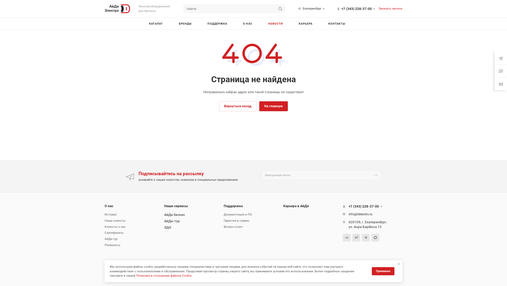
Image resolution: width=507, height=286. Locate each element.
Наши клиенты (115, 220)
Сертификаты (114, 233)
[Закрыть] (398, 264)
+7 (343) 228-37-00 (356, 9)
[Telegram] (366, 238)
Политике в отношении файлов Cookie (164, 275)
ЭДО (167, 227)
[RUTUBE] (356, 238)
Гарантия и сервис (237, 220)
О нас (109, 206)
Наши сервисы (176, 206)
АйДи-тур (111, 239)
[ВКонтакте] (347, 238)
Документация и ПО (238, 214)
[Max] (375, 238)
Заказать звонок (390, 8)
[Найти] (281, 9)
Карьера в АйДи (296, 206)
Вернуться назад (238, 106)
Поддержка (233, 206)
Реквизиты (112, 245)
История (111, 214)
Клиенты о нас (115, 227)
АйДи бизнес (174, 215)
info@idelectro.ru (360, 214)
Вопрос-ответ (233, 227)
